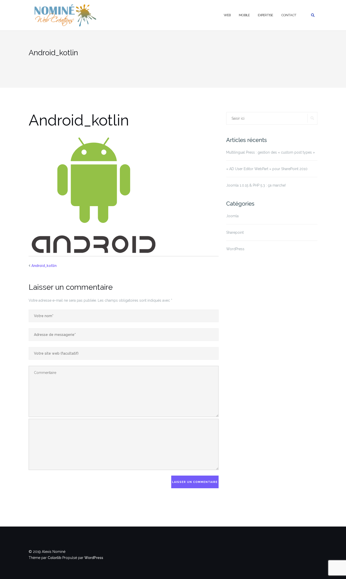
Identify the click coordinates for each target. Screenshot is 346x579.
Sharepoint (235, 232)
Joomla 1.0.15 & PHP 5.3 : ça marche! (256, 185)
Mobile (244, 15)
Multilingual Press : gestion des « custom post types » (270, 152)
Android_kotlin (43, 266)
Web (227, 15)
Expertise (265, 15)
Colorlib (54, 558)
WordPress (235, 249)
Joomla (232, 216)
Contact (288, 15)
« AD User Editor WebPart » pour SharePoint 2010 (266, 169)
